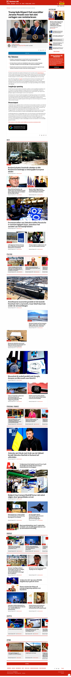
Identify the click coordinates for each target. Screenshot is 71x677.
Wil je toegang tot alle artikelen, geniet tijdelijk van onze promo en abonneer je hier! (24, 122)
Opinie (58, 6)
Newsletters (62, 6)
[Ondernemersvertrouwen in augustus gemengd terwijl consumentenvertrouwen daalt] (38, 592)
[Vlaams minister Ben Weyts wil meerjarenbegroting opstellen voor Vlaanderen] (12, 585)
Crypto (33, 3)
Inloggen (60, 1)
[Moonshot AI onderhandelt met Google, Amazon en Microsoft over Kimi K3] (27, 351)
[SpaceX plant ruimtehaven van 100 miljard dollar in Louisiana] (50, 47)
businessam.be (17, 44)
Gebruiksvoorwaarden (34, 668)
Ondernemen (13, 3)
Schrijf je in (56, 67)
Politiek (17, 3)
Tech (20, 3)
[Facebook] (55, 668)
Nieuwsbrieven (18, 668)
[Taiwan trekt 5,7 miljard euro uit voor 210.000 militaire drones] (38, 232)
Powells (20, 78)
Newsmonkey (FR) (18, 673)
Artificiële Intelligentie (11, 373)
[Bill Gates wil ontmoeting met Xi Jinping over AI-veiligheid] (38, 555)
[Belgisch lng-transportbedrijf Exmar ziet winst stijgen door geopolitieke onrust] (27, 470)
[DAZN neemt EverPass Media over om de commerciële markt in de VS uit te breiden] (38, 383)
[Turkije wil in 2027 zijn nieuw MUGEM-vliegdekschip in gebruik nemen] (12, 578)
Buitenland (9, 42)
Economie (8, 3)
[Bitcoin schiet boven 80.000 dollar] (16, 619)
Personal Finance (28, 3)
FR (63, 1)
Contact (62, 673)
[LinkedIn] (59, 668)
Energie (23, 3)
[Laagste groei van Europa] (33, 643)
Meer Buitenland (59, 51)
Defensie (8, 164)
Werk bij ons (27, 668)
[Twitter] (57, 668)
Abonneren (62, 3)
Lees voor (27, 53)
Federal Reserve (40, 72)
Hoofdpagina (8, 7)
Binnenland (27, 651)
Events (23, 668)
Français (62, 668)
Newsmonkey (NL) (10, 673)
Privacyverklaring (42, 668)
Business (8, 186)
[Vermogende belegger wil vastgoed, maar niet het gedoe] (16, 643)
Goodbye (23, 673)
